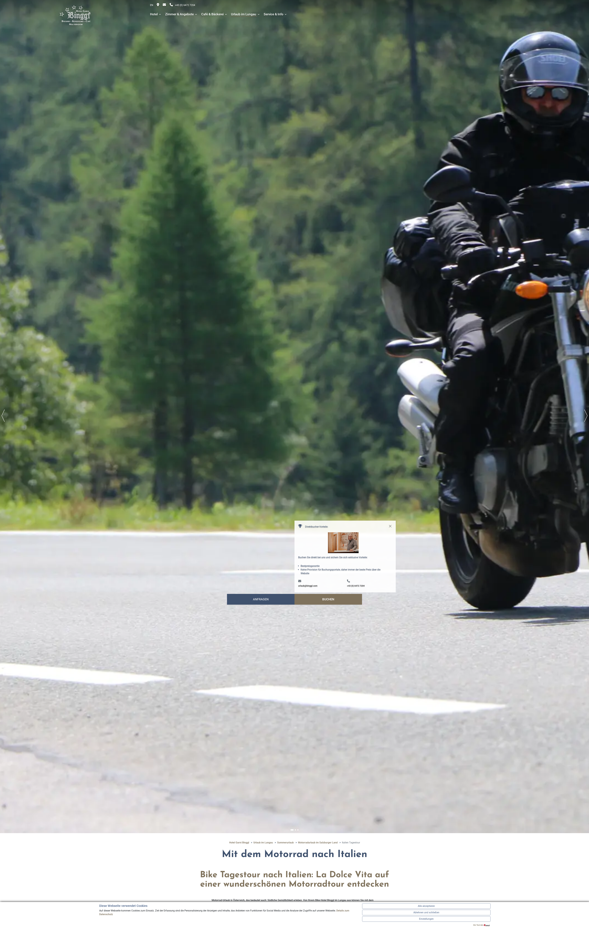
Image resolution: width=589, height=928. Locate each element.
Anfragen (261, 599)
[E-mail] (165, 5)
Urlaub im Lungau (244, 14)
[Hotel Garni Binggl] (75, 14)
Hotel (154, 14)
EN (151, 5)
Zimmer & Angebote (179, 14)
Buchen (328, 599)
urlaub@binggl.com (307, 586)
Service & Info (274, 14)
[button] (292, 830)
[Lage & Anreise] (158, 5)
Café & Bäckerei (212, 14)
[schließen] (390, 526)
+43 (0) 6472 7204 (184, 5)
